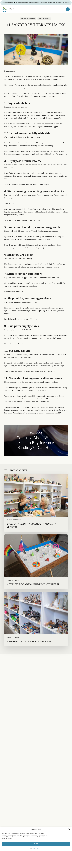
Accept (36, 843)
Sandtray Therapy (28, 19)
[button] (69, 829)
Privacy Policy (36, 848)
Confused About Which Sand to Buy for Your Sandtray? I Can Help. (36, 440)
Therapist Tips (44, 19)
